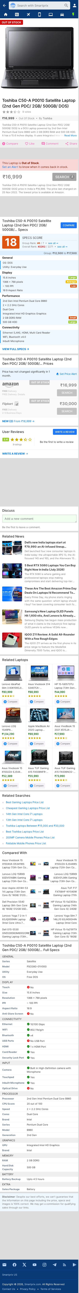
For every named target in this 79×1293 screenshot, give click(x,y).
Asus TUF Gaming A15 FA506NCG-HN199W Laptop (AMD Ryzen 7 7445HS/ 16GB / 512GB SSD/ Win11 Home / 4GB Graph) (65, 770)
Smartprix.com (32, 1284)
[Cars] (62, 14)
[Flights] (28, 14)
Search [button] (62, 177)
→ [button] (18, 421)
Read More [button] (70, 135)
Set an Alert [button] (10, 167)
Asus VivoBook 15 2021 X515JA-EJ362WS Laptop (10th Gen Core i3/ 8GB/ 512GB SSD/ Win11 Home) (65, 728)
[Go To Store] (21, 385)
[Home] (5, 14)
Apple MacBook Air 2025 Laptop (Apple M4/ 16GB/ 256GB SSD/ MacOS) (39, 728)
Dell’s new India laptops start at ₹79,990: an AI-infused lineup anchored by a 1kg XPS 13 (45, 545)
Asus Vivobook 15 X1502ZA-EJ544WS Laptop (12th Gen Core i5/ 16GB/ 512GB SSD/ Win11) (13, 770)
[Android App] (74, 1264)
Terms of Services (50, 1288)
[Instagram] (44, 1264)
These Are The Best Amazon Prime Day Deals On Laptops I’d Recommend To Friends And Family (51, 591)
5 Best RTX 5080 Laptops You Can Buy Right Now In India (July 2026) (50, 567)
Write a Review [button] (65, 431)
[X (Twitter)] (24, 1264)
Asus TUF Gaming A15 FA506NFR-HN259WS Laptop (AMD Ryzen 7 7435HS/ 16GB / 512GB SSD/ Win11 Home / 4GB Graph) (38, 770)
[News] (16, 14)
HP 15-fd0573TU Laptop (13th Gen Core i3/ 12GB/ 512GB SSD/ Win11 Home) (65, 686)
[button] (39, 349)
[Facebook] (14, 1264)
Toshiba (47, 118)
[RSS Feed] (64, 1264)
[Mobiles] (39, 14)
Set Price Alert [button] (68, 373)
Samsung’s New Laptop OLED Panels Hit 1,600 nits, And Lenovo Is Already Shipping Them (49, 614)
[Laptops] (50, 14)
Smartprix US (9, 1274)
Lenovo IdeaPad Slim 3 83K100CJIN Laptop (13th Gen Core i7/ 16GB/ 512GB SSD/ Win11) (12, 686)
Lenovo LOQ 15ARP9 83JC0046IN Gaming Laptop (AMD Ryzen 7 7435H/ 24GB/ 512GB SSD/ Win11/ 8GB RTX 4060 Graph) (12, 728)
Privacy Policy (27, 1288)
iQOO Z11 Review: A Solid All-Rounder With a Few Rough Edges (50, 636)
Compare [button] (69, 225)
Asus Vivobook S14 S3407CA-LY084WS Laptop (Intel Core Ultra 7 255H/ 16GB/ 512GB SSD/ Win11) (39, 686)
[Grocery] (73, 14)
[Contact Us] (4, 1264)
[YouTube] (34, 1264)
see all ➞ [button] (53, 243)
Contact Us (8, 1288)
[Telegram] (54, 1264)
